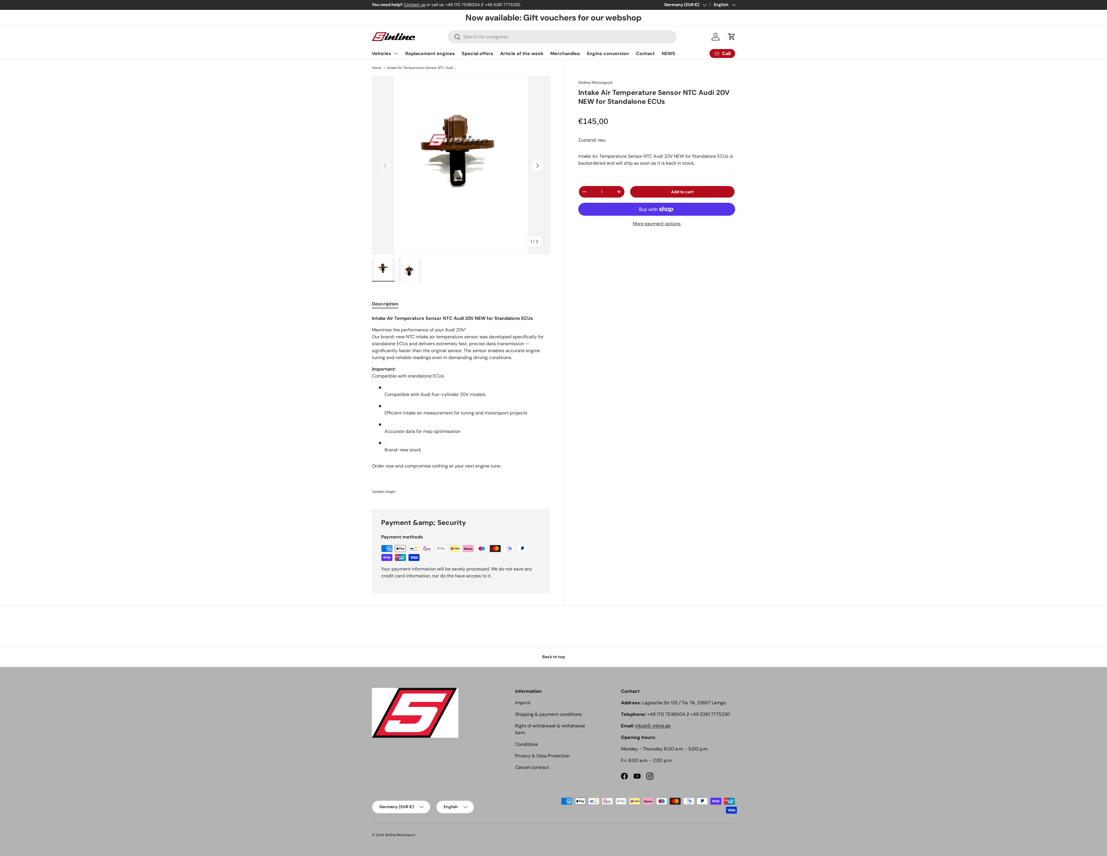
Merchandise (565, 53)
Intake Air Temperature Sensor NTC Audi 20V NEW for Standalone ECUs (421, 68)
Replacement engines (430, 53)
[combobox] (562, 36)
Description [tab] (385, 304)
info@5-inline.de (653, 726)
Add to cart (682, 191)
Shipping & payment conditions (548, 714)
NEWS (668, 53)
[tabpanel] (461, 405)
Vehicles (381, 53)
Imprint (522, 703)
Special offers (477, 53)
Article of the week (521, 53)
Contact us (414, 4)
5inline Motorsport (595, 82)
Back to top (553, 656)
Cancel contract (532, 767)
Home (376, 68)
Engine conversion (608, 53)
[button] (731, 36)
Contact (645, 53)
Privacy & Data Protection (542, 756)
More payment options (657, 224)
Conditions (526, 744)
